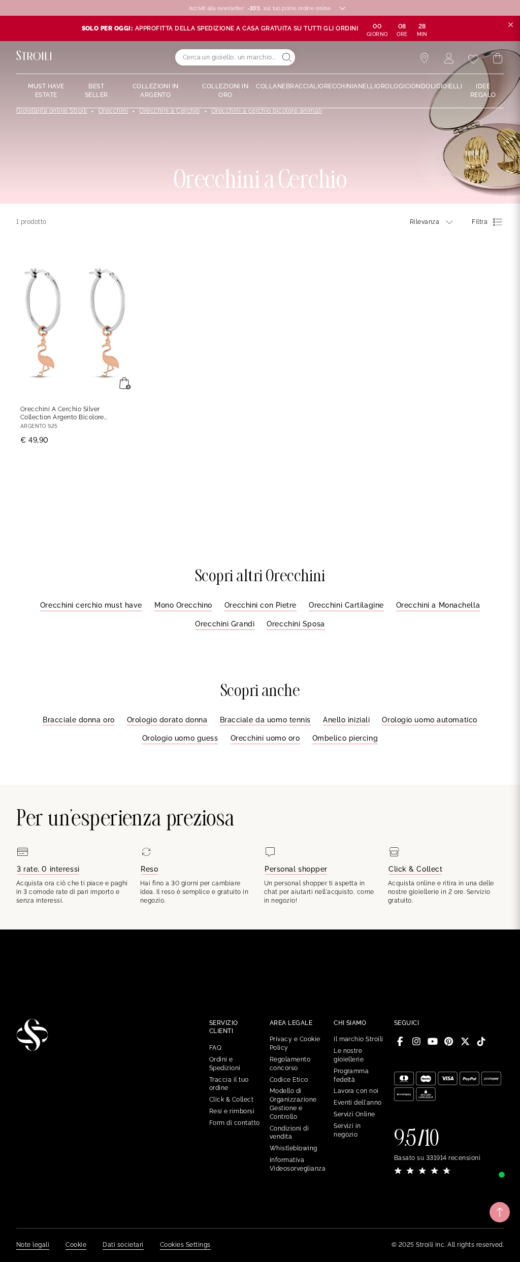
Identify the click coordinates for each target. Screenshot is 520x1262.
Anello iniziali (346, 720)
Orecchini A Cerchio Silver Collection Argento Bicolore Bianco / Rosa (62, 414)
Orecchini (113, 110)
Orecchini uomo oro (265, 738)
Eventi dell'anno (358, 1102)
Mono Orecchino (183, 605)
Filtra (480, 221)
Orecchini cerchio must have (91, 605)
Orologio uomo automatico (429, 720)
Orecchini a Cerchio (169, 110)
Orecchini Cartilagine (346, 605)
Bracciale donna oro (79, 720)
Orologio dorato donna (167, 720)
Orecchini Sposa (295, 624)
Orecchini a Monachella (438, 605)
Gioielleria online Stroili (51, 110)
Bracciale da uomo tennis (265, 720)
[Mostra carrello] (498, 58)
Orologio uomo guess (180, 738)
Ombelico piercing (345, 738)
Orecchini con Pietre (260, 605)
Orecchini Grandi (224, 624)
